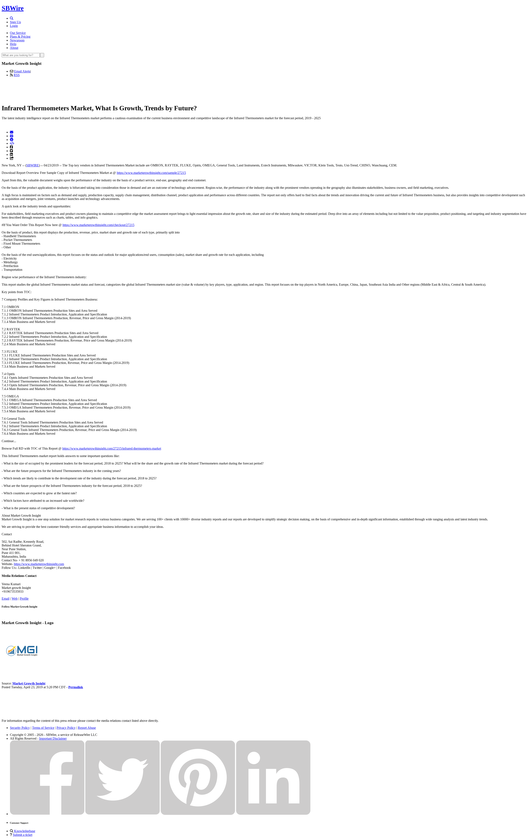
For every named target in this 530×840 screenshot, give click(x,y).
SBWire (13, 8)
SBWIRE (32, 165)
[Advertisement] (265, 89)
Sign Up (15, 22)
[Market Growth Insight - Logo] (22, 669)
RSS (17, 75)
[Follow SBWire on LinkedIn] (273, 814)
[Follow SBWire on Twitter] (122, 814)
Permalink (75, 687)
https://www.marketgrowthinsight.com (39, 564)
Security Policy (20, 727)
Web (15, 598)
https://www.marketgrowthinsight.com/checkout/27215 (98, 225)
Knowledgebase (24, 831)
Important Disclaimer (53, 738)
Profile (24, 598)
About (14, 47)
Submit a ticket (22, 834)
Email (5, 598)
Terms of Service (43, 727)
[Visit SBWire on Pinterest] (198, 814)
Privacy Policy (66, 727)
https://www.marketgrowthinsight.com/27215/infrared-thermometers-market (111, 448)
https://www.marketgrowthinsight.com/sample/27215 (151, 172)
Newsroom (17, 40)
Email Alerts (22, 71)
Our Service (18, 33)
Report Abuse (87, 727)
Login (14, 26)
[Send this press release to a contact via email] (11, 132)
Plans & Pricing (20, 36)
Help (13, 44)
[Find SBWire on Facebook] (47, 814)
